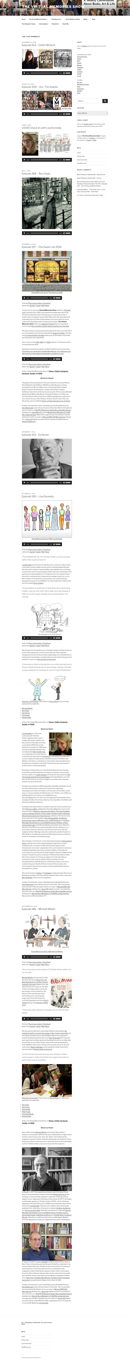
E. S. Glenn (80, 195)
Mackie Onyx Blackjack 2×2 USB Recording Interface (50, 894)
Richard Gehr (26, 717)
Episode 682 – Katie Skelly (90, 191)
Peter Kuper (26, 1112)
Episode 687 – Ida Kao (94, 178)
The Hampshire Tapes (28, 24)
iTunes (51, 371)
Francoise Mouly (28, 1114)
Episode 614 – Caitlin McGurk (38, 45)
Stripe (94, 140)
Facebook (25, 373)
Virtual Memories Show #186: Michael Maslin (47, 951)
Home (24, 19)
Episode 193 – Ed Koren (35, 434)
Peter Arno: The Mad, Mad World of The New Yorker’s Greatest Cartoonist (35, 982)
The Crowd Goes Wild (32, 1210)
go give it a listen (59, 333)
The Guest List (56, 19)
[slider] (68, 73)
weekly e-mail (88, 124)
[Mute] (64, 73)
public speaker (42, 775)
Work (78, 93)
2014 (41, 342)
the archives (54, 701)
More (47, 306)
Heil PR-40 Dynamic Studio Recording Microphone (53, 410)
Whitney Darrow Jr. (59, 1194)
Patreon (92, 138)
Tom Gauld (26, 715)
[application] (47, 73)
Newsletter (55, 24)
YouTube (79, 71)
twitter (38, 873)
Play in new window (35, 303)
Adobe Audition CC (28, 421)
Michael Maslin (27, 708)
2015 (48, 342)
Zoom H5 (29, 419)
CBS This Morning (39, 752)
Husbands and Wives (43, 1215)
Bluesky (79, 65)
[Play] (24, 73)
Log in (79, 152)
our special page (34, 335)
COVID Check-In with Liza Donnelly (41, 127)
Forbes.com (46, 756)
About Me (65, 24)
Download (46, 303)
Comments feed (82, 160)
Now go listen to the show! (46, 659)
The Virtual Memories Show (53, 7)
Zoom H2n (62, 1298)
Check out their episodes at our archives (56, 401)
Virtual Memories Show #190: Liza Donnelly (47, 539)
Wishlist (79, 91)
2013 (37, 342)
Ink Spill (44, 1262)
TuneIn (38, 306)
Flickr (78, 86)
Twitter (57, 371)
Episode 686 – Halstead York (96, 174)
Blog (93, 19)
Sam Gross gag (54, 1038)
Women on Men (31, 809)
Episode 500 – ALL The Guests (40, 86)
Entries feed (80, 156)
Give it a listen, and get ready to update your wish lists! (50, 326)
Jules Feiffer (26, 1109)
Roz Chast (25, 711)
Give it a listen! (38, 583)
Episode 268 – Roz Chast (36, 173)
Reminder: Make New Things (94, 195)
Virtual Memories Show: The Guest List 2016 (47, 292)
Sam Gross (26, 713)
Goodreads (80, 88)
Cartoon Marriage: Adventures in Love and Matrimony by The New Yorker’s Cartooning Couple (45, 823)
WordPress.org (81, 163)
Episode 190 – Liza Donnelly (38, 496)
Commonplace (43, 24)
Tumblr (32, 373)
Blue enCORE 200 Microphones (54, 417)
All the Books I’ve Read (73, 19)
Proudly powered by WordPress (31, 1357)
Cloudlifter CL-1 (37, 412)
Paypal (89, 140)
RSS (42, 306)
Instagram (64, 371)
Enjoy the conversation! (30, 701)
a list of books (47, 324)
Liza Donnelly (26, 565)
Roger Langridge (37, 1047)
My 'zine (79, 82)
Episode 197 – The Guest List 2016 (41, 246)
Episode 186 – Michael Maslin (38, 908)
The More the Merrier (63, 1208)
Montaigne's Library (83, 84)
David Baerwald (27, 408)
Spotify (32, 306)
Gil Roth (84, 46)
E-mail (79, 76)
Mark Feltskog (81, 174)
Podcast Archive (82, 56)
